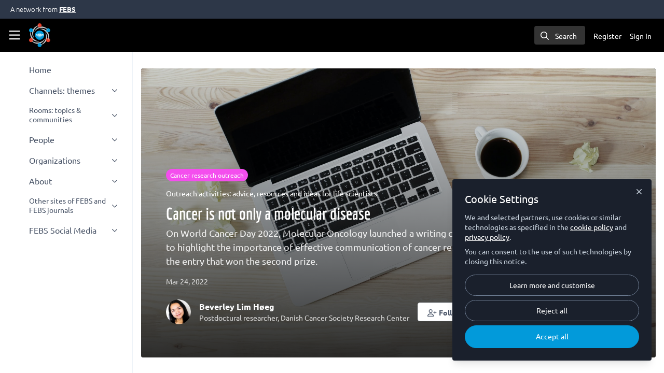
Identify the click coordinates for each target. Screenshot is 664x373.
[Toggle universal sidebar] (14, 35)
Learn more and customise (552, 285)
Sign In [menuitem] (641, 35)
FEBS (67, 9)
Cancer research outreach (207, 175)
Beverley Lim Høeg (236, 306)
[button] (445, 312)
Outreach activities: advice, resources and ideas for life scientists (271, 193)
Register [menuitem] (607, 35)
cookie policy (591, 227)
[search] (559, 35)
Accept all (552, 336)
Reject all (552, 310)
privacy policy (487, 236)
